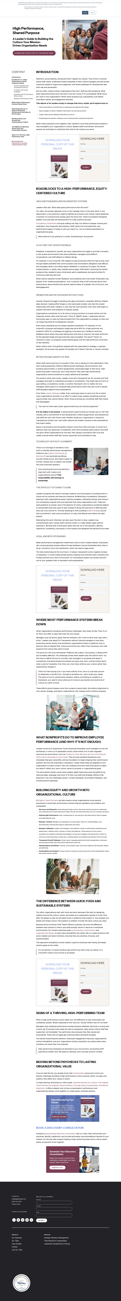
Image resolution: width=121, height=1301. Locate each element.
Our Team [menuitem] (15, 1241)
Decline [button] (93, 12)
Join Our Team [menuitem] (17, 1250)
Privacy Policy (16, 1204)
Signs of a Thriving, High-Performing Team (21, 136)
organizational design (45, 933)
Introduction (16, 77)
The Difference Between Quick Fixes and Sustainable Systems (20, 128)
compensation (78, 930)
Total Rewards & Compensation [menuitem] (55, 1241)
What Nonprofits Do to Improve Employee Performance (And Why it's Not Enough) (21, 111)
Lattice (51, 453)
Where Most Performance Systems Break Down (21, 103)
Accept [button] (85, 12)
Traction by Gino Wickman (76, 754)
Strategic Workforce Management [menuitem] (56, 1238)
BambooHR (41, 456)
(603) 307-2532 (17, 1201)
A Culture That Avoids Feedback (21, 91)
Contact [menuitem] (15, 1247)
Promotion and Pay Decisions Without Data (23, 95)
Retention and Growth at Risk (23, 99)
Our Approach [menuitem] (17, 1238)
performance (89, 930)
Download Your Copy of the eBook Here (34, 53)
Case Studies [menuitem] (16, 1244)
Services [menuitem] (47, 1234)
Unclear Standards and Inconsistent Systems (21, 86)
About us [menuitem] (15, 1234)
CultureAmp (59, 453)
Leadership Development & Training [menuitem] (57, 1244)
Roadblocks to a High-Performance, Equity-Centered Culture (20, 81)
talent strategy (94, 510)
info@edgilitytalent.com (19, 1199)
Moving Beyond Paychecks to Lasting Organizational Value (19, 143)
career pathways (53, 393)
